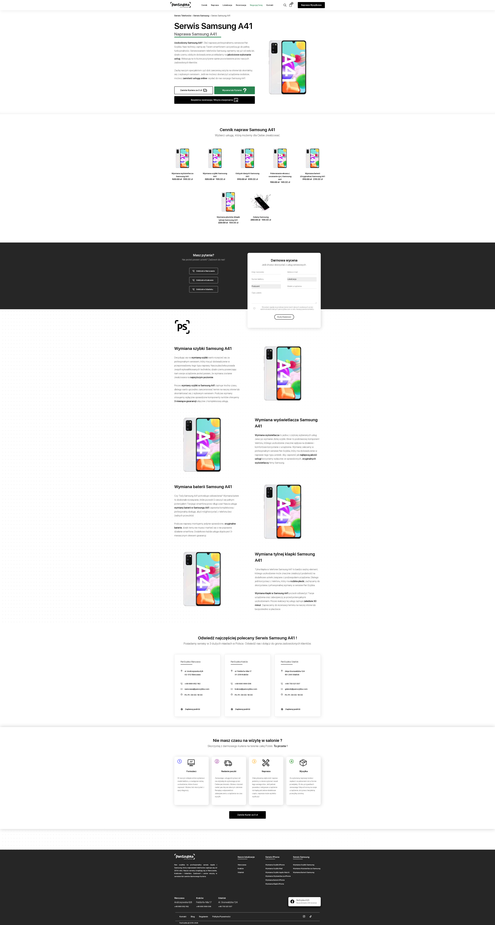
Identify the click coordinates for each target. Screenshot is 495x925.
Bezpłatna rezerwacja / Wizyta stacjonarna (212, 100)
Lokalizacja (227, 5)
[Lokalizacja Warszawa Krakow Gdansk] (302, 279)
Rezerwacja (241, 5)
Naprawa (215, 5)
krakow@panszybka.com (246, 689)
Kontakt (269, 5)
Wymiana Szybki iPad (273, 868)
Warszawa (242, 865)
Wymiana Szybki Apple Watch (277, 872)
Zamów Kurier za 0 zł (247, 815)
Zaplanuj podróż (192, 709)
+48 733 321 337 (292, 683)
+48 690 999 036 (243, 683)
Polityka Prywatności (221, 916)
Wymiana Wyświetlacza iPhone (278, 876)
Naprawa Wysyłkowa (311, 5)
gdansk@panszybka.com (296, 689)
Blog (193, 916)
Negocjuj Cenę (256, 5)
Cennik (204, 5)
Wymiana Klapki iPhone (274, 884)
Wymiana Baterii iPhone (275, 880)
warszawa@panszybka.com (197, 689)
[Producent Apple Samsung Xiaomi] (266, 286)
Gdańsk (241, 872)
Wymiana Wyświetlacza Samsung (306, 868)
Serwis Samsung (201, 15)
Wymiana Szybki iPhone (275, 865)
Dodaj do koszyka (182, 148)
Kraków (241, 868)
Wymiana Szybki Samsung (303, 865)
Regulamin (203, 916)
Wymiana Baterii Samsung (303, 872)
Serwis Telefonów (182, 15)
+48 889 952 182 (192, 683)
